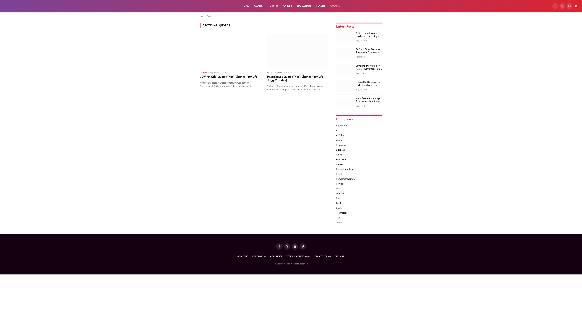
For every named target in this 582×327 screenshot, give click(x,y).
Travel (339, 222)
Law (338, 188)
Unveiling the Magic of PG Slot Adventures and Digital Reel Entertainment (368, 68)
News (338, 198)
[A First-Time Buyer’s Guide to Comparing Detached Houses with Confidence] (344, 37)
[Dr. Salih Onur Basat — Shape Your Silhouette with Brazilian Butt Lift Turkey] (344, 53)
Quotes (335, 6)
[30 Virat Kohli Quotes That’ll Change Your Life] (230, 51)
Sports (339, 208)
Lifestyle (340, 193)
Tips (338, 217)
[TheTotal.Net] (27, 6)
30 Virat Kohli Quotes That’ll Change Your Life (228, 77)
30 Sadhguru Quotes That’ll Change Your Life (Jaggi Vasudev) (295, 79)
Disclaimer (276, 256)
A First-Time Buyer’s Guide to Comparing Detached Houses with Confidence (368, 35)
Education (304, 6)
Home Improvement (345, 179)
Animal (339, 140)
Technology (341, 213)
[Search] (576, 6)
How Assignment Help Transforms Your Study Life (368, 100)
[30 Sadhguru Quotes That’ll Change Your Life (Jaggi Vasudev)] (297, 51)
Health (320, 6)
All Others (341, 135)
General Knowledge (345, 169)
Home (245, 6)
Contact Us (259, 256)
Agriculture (341, 125)
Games (258, 6)
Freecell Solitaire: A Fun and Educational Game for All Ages (368, 84)
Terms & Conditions (298, 256)
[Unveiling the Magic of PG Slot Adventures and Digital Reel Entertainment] (344, 70)
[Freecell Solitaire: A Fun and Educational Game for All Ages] (344, 86)
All (337, 130)
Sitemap (340, 256)
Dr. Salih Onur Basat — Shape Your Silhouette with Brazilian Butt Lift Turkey (368, 51)
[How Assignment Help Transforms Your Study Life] (344, 102)
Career (287, 6)
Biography (341, 145)
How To (273, 6)
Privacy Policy (322, 256)
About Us (242, 256)
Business (340, 150)
